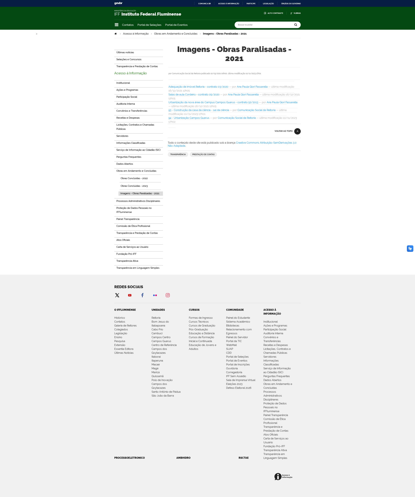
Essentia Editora (123, 348)
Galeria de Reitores (125, 325)
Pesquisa (119, 341)
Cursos (194, 309)
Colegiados (121, 329)
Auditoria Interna (273, 333)
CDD (228, 352)
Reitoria (156, 317)
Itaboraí (156, 356)
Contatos (128, 24)
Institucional (270, 321)
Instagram (167, 295)
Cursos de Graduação (202, 325)
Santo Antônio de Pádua (166, 391)
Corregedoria (234, 372)
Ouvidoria (232, 368)
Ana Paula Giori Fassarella (252, 86)
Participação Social (274, 329)
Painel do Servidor (237, 337)
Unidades (158, 309)
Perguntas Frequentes (276, 376)
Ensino (118, 337)
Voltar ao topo (284, 131)
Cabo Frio (157, 329)
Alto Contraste (275, 13)
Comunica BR (204, 3)
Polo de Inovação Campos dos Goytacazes (162, 384)
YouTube (129, 295)
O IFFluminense (125, 309)
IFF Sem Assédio (236, 376)
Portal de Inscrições (238, 364)
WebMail (231, 345)
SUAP (229, 348)
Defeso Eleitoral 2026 (238, 387)
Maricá (156, 372)
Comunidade (235, 309)
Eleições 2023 (234, 384)
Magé (155, 368)
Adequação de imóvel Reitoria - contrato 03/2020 (198, 86)
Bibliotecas (232, 325)
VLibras (297, 13)
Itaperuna (157, 360)
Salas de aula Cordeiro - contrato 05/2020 (193, 94)
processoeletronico (129, 457)
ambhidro (183, 457)
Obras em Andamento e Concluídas (175, 33)
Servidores (269, 356)
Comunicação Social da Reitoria (256, 110)
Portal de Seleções (149, 24)
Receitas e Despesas (275, 345)
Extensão (119, 345)
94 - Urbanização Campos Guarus (188, 117)
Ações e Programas (275, 325)
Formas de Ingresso (201, 317)
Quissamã (158, 376)
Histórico (119, 317)
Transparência (178, 154)
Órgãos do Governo (291, 3)
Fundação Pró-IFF (274, 446)
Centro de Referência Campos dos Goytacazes (164, 349)
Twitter (117, 295)
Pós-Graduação (198, 329)
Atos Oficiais (270, 434)
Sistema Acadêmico (238, 321)
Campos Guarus (161, 341)
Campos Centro (161, 337)
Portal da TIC (234, 341)
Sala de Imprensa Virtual (240, 380)
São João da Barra (163, 395)
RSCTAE (244, 457)
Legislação (268, 3)
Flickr (155, 295)
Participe (251, 3)
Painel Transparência (275, 415)
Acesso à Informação (136, 33)
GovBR (118, 3)
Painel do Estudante (238, 317)
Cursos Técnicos (199, 321)
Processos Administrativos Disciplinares (272, 395)
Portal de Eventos (176, 24)
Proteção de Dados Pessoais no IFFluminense (275, 407)
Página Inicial (116, 33)
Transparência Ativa (275, 450)
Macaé (156, 364)
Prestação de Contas (203, 154)
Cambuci (157, 333)
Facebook (142, 295)
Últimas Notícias (124, 352)
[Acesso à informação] (283, 477)
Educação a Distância (202, 333)
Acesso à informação (228, 3)
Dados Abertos (272, 380)
